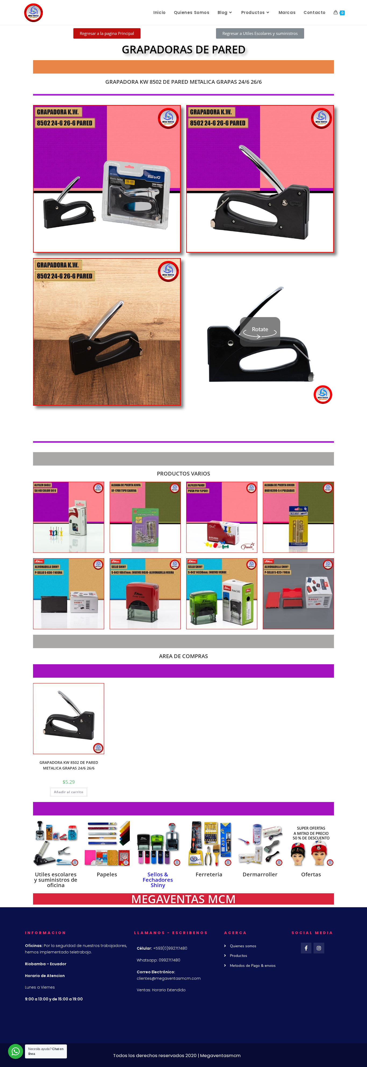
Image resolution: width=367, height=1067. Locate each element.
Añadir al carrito (68, 792)
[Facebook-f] (306, 948)
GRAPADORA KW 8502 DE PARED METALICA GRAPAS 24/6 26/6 (68, 765)
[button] (107, 33)
